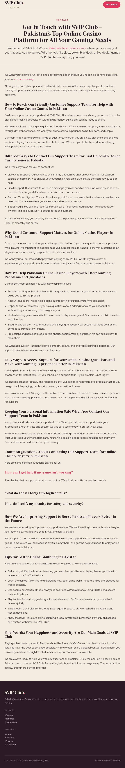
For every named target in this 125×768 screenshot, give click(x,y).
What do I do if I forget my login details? (36, 493)
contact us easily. (24, 79)
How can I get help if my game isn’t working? (39, 472)
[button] (62, 472)
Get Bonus (111, 4)
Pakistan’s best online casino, (67, 48)
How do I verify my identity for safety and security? (44, 503)
